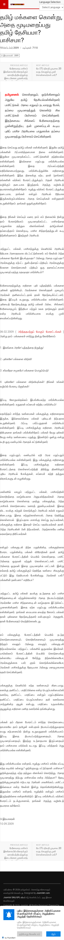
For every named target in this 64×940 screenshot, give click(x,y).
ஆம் (53, 934)
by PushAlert (10, 937)
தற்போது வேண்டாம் (29, 934)
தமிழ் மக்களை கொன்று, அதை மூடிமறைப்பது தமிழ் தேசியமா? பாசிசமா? (31, 28)
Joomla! (7, 897)
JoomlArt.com (43, 893)
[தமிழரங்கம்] (17, 4)
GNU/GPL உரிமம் (19, 897)
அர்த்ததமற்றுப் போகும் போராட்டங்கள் (39, 331)
